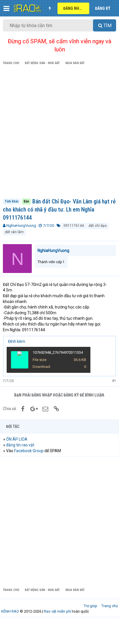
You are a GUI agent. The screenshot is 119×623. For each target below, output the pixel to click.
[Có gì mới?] (49, 8)
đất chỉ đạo (98, 226)
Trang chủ (109, 606)
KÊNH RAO (10, 611)
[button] (6, 8)
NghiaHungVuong (21, 225)
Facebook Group (29, 450)
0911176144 (74, 226)
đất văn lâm (14, 232)
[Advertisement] (59, 132)
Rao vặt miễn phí (57, 611)
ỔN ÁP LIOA (16, 439)
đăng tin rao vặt (20, 445)
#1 (114, 381)
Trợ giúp (90, 606)
